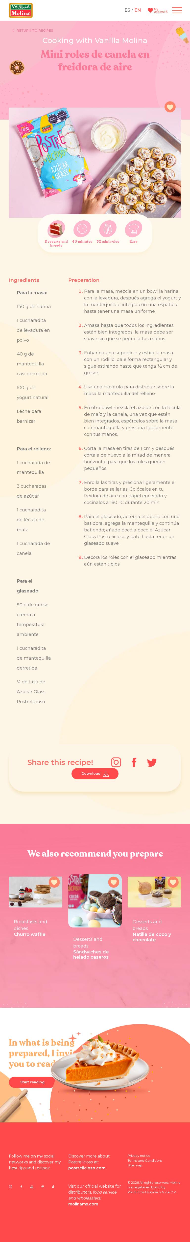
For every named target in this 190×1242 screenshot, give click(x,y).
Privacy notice (139, 1156)
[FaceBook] (134, 762)
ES (127, 10)
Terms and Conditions (145, 1160)
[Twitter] (152, 762)
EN (137, 10)
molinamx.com (83, 1204)
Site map (135, 1165)
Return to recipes (35, 30)
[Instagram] (116, 762)
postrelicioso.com (86, 1168)
